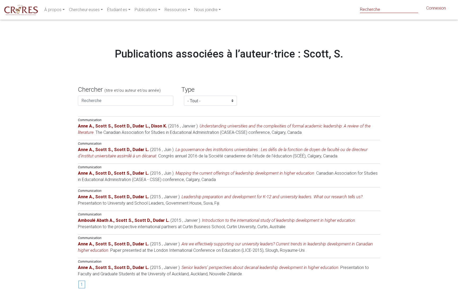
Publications (146, 9)
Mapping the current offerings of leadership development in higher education (244, 173)
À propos (52, 9)
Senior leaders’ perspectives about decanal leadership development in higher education (260, 267)
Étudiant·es (117, 9)
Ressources (176, 9)
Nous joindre (206, 9)
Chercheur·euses (84, 9)
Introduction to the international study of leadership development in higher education (278, 220)
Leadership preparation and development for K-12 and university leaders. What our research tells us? (272, 196)
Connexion (436, 8)
